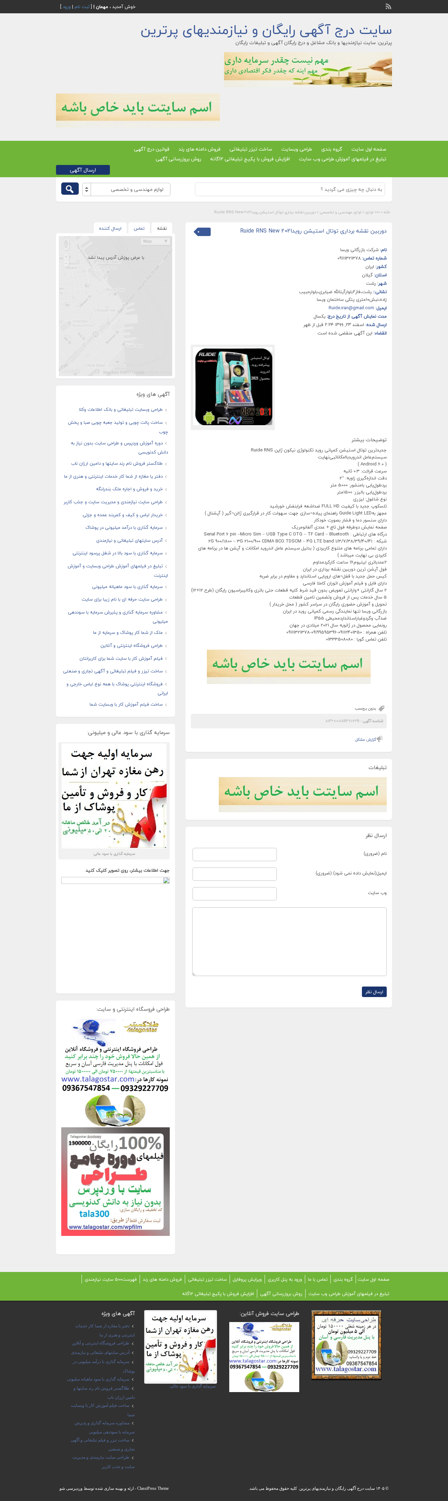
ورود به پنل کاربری (285, 1279)
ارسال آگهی (83, 169)
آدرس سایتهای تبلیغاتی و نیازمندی (129, 540)
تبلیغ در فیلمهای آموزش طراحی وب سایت (342, 158)
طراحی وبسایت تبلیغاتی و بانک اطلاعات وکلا (121, 409)
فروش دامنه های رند (199, 149)
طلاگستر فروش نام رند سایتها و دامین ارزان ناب (117, 463)
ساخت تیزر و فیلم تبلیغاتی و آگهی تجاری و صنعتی (113, 671)
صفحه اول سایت (368, 149)
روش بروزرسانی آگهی (178, 158)
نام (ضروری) (375, 853)
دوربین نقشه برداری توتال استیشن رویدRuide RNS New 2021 (313, 231)
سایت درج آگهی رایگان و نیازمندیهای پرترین (266, 29)
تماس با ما (318, 1279)
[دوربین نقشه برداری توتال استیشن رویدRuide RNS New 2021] (232, 386)
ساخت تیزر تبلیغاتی (251, 149)
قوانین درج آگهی (151, 149)
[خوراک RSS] (389, 5)
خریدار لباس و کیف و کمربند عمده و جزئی (123, 515)
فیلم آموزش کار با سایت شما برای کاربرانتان (121, 658)
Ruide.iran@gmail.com (351, 308)
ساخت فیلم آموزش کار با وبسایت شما (126, 704)
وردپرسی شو (71, 1488)
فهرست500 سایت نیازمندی (111, 1279)
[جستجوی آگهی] (70, 188)
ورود (67, 7)
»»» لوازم (372, 212)
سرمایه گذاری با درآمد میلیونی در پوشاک (124, 527)
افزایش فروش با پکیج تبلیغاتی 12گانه (250, 158)
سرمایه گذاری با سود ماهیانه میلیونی (127, 586)
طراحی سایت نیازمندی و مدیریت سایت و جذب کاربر (113, 502)
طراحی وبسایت (296, 149)
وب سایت (377, 893)
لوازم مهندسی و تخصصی (341, 212)
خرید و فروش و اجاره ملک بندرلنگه (129, 489)
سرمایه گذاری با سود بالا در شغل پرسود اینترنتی (117, 553)
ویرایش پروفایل (247, 1279)
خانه (387, 212)
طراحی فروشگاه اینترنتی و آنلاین (131, 645)
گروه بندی (331, 149)
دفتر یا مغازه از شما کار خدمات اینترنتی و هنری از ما (113, 476)
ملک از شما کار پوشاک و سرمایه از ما (128, 632)
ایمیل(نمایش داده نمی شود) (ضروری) (351, 873)
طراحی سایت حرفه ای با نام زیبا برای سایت (122, 599)
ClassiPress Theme (153, 1488)
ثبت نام (82, 7)
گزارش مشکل (365, 739)
